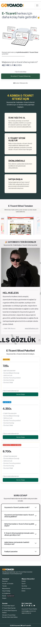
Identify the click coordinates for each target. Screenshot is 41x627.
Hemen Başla (20, 394)
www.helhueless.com (31, 328)
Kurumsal (4, 581)
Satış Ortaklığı (6, 591)
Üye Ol (23, 583)
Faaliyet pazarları (11, 551)
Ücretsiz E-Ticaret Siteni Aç (21, 76)
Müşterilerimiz (6, 588)
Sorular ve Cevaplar (7, 583)
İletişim (4, 598)
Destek (24, 581)
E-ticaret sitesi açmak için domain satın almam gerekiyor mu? (19, 534)
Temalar (4, 586)
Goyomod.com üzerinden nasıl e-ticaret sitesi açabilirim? (19, 516)
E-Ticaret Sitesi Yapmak (8, 608)
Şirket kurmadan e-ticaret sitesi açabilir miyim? (19, 525)
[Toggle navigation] (37, 5)
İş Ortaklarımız (6, 593)
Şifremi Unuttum (26, 588)
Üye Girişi (24, 586)
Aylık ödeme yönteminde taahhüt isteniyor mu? (16, 543)
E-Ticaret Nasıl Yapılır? (8, 605)
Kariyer (8, 596)
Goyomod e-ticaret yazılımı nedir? (17, 507)
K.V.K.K (23, 591)
